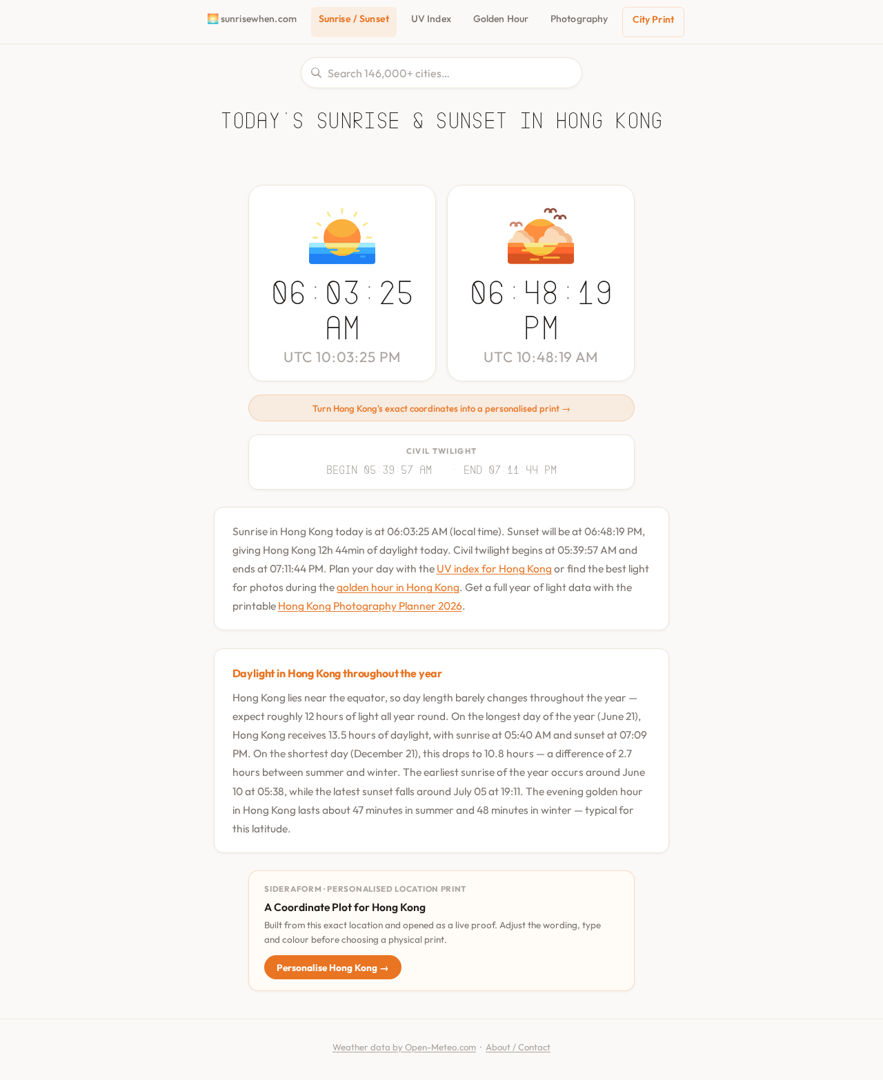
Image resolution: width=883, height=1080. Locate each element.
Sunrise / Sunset (354, 18)
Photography (579, 18)
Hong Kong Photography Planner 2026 (370, 605)
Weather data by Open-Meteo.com (404, 1046)
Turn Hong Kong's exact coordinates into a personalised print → (441, 408)
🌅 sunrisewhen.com (252, 18)
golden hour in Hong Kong (398, 587)
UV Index (431, 18)
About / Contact (518, 1046)
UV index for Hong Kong (494, 568)
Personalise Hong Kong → (333, 967)
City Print (653, 19)
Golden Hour (501, 18)
